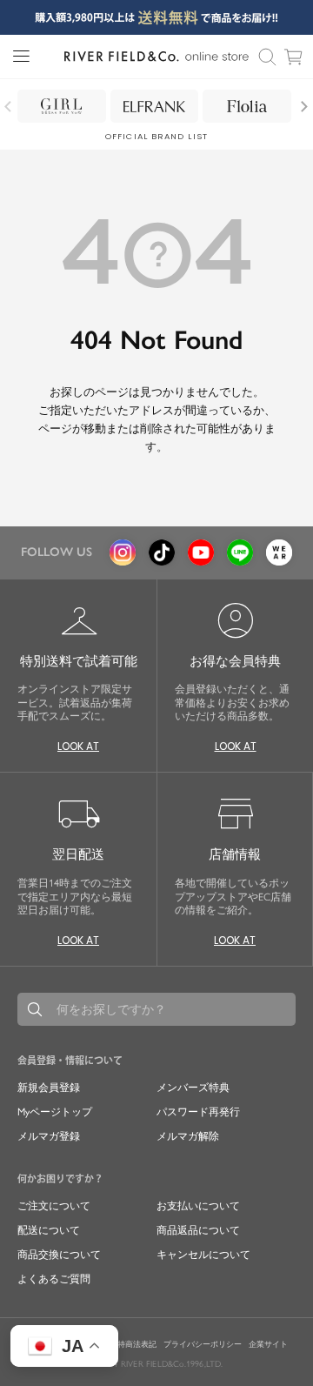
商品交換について (59, 1255)
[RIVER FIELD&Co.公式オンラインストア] (156, 56)
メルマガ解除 (187, 1136)
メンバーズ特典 (193, 1087)
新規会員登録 (48, 1087)
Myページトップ (54, 1112)
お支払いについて (198, 1206)
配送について (48, 1230)
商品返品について (198, 1230)
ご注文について (53, 1206)
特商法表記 (136, 1344)
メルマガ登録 (48, 1136)
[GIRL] (61, 106)
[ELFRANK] (154, 106)
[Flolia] (247, 106)
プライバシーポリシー (202, 1344)
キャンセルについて (203, 1255)
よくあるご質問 (53, 1279)
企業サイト (268, 1344)
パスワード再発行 (198, 1112)
